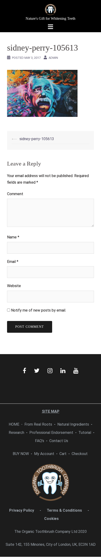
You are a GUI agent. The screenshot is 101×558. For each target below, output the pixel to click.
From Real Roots (38, 424)
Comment (15, 194)
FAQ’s (39, 441)
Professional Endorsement (51, 432)
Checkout (80, 453)
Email (12, 261)
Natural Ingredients (73, 424)
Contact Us (58, 441)
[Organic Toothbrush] (50, 9)
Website (14, 286)
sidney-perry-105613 (36, 139)
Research (16, 432)
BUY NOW (21, 453)
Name (13, 237)
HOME (14, 424)
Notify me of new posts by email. (38, 310)
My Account (44, 453)
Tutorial (84, 432)
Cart (62, 453)
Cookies (51, 518)
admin (53, 57)
